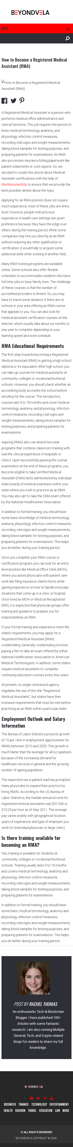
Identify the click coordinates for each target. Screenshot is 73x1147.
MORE (66, 1110)
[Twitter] (38, 1098)
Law (57, 1110)
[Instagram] (45, 1098)
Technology (39, 1104)
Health (8, 1110)
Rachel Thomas (43, 1003)
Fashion (20, 1110)
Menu (4, 28)
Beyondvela (24, 1138)
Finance (24, 1104)
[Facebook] (31, 1098)
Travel (32, 1110)
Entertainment (59, 1104)
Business (10, 1104)
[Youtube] (51, 1098)
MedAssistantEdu (14, 184)
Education (45, 1110)
